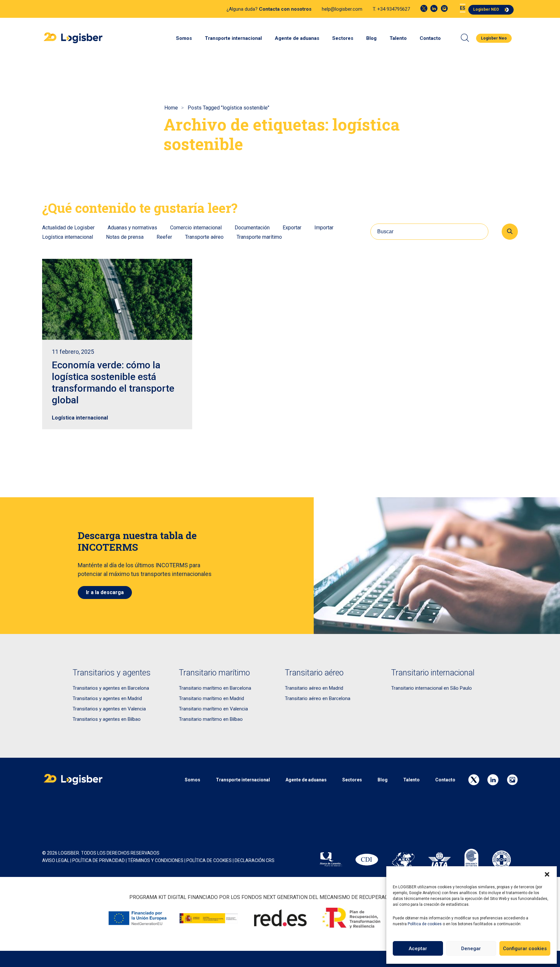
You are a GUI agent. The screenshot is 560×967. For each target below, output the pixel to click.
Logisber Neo (494, 38)
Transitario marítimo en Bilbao (211, 719)
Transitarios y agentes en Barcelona (111, 688)
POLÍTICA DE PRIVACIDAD (98, 860)
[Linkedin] (434, 8)
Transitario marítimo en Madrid (211, 698)
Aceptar (418, 948)
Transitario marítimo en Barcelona (215, 688)
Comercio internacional (196, 227)
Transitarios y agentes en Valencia (109, 709)
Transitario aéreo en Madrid (314, 688)
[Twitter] (423, 8)
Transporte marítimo (259, 237)
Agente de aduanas (297, 38)
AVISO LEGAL (55, 860)
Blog (371, 38)
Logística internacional (67, 237)
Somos (184, 38)
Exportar (292, 227)
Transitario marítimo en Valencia (213, 709)
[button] (547, 874)
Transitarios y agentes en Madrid (107, 698)
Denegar (471, 948)
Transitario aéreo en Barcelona (317, 698)
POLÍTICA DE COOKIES (209, 860)
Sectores (342, 38)
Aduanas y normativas (132, 227)
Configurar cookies (525, 948)
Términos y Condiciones (155, 860)
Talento (398, 38)
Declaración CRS (254, 860)
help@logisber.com (342, 9)
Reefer (164, 237)
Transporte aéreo (204, 237)
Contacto (430, 38)
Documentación (252, 227)
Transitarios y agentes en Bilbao (107, 719)
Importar (323, 227)
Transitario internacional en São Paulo (431, 688)
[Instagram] (444, 8)
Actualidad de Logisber (68, 227)
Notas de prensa (125, 237)
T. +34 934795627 (391, 9)
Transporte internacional (233, 38)
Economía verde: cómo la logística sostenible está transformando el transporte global (113, 382)
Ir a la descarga (105, 592)
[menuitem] (462, 8)
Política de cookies (425, 924)
